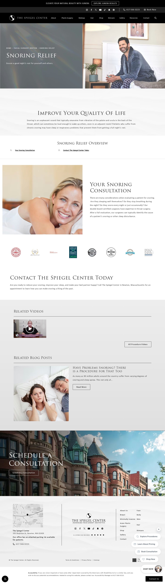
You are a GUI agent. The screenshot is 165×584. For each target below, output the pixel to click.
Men (138, 519)
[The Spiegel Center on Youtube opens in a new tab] (100, 9)
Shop (101, 18)
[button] (5, 579)
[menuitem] (87, 9)
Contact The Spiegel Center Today (76, 150)
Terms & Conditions (72, 560)
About (53, 18)
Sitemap (96, 560)
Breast (122, 515)
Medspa (82, 18)
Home (8, 48)
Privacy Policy (86, 560)
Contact (146, 18)
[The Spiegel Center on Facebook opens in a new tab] (91, 9)
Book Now (151, 10)
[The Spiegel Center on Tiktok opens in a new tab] (104, 9)
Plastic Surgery (67, 18)
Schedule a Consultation (24, 472)
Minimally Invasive (127, 519)
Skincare (111, 18)
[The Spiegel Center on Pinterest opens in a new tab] (113, 9)
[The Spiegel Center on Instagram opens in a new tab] (87, 9)
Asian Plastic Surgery (125, 524)
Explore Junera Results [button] (105, 3)
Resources (134, 18)
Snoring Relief (47, 48)
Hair (92, 18)
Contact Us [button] (154, 578)
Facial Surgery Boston (25, 48)
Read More (81, 387)
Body (139, 515)
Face (138, 510)
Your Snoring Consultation (25, 150)
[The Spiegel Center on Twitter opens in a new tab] (95, 9)
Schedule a (36, 459)
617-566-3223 (118, 575)
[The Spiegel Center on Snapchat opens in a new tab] (109, 9)
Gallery (122, 18)
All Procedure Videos (138, 344)
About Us (124, 510)
